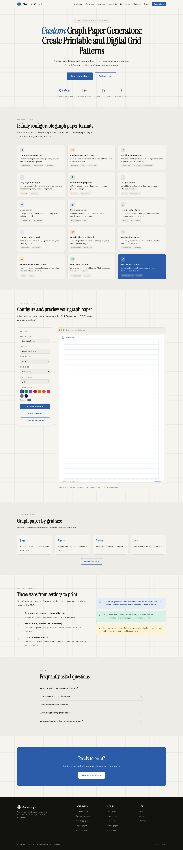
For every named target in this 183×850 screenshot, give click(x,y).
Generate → (159, 4)
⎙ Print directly (35, 413)
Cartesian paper (82, 811)
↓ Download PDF (35, 407)
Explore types (105, 76)
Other (146, 4)
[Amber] (39, 391)
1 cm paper (111, 811)
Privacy (156, 844)
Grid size (24, 367)
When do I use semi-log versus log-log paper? (91, 721)
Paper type (25, 336)
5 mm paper (112, 830)
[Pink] (48, 391)
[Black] (26, 396)
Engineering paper (83, 816)
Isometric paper (82, 830)
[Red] (35, 391)
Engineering (125, 4)
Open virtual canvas (35, 420)
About (141, 816)
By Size (137, 4)
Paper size (25, 347)
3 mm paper (112, 816)
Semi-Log (90, 4)
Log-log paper (81, 826)
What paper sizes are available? (91, 704)
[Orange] (44, 391)
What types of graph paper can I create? (91, 688)
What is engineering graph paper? (91, 713)
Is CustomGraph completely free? (91, 696)
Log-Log (101, 4)
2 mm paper (112, 821)
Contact (142, 821)
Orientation (26, 357)
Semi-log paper (82, 821)
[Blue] (22, 391)
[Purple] (30, 391)
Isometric (113, 4)
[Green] (26, 391)
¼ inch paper (112, 826)
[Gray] (22, 396)
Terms (164, 844)
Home (141, 811)
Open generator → (79, 76)
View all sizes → (91, 561)
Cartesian (78, 4)
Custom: (23, 400)
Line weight (26, 377)
